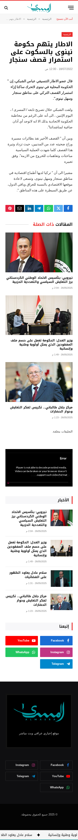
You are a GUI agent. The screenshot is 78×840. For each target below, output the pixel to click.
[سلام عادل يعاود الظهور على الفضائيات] (61, 578)
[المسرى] (39, 8)
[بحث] (6, 7)
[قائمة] (71, 7)
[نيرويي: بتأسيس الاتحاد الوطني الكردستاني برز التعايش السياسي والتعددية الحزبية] (39, 252)
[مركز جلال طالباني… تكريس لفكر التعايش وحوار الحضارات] (39, 382)
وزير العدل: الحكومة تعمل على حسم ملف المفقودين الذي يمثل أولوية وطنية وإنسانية (42, 345)
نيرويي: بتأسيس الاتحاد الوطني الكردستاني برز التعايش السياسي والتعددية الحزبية (39, 280)
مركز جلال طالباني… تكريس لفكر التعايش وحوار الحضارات (41, 409)
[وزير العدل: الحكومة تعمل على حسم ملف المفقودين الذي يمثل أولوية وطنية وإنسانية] (39, 315)
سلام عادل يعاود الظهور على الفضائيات (28, 575)
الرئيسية (67, 34)
